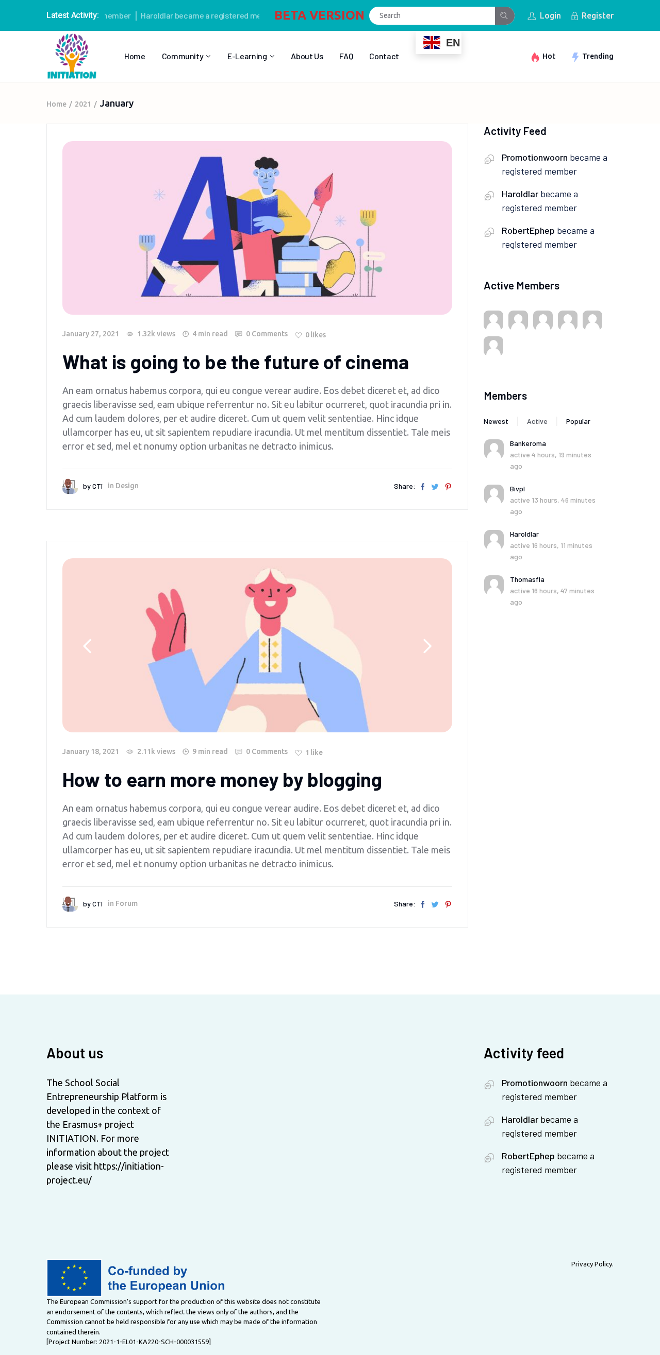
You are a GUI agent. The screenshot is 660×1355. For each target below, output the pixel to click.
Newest (496, 421)
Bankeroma (528, 443)
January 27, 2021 (90, 334)
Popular (578, 421)
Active (537, 421)
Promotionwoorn (535, 157)
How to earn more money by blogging (222, 779)
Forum (127, 903)
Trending (598, 56)
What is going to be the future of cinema (235, 361)
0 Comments (266, 334)
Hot (548, 56)
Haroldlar (138, 15)
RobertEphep (528, 230)
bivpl (517, 488)
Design (127, 486)
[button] (427, 645)
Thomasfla (527, 579)
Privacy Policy (591, 1263)
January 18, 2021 (90, 751)
